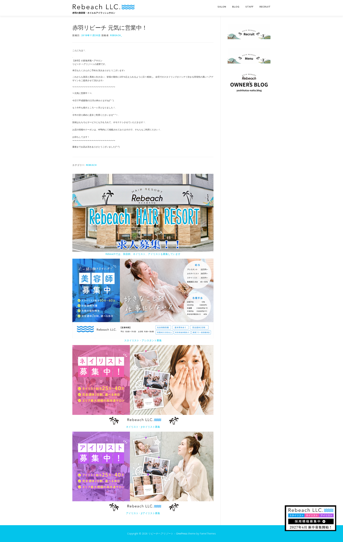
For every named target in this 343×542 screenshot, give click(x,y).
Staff (249, 6)
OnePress (181, 533)
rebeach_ (116, 35)
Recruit (265, 6)
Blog (235, 6)
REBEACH (91, 165)
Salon (222, 6)
